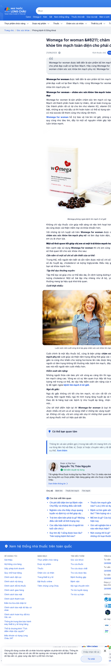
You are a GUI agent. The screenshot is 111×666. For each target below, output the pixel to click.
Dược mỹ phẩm (44, 564)
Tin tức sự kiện (77, 594)
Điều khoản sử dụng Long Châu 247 (16, 636)
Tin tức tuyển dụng (79, 590)
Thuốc (40, 568)
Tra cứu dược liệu (78, 573)
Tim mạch (86, 491)
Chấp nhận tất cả (91, 652)
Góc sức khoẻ (77, 560)
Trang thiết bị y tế (45, 577)
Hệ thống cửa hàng (13, 564)
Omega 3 (37, 17)
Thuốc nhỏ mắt (77, 17)
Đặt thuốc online (44, 581)
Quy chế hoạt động (13, 573)
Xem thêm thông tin (57, 483)
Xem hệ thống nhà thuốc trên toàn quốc (40, 546)
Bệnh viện (75, 581)
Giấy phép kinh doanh (14, 568)
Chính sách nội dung (13, 581)
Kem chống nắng (61, 17)
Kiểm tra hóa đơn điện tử (15, 603)
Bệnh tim (59, 491)
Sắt (50, 17)
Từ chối (91, 659)
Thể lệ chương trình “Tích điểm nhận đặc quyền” (15, 629)
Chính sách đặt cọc (13, 577)
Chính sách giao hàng (14, 590)
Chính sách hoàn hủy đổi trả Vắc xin (17, 615)
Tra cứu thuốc (77, 564)
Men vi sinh (104, 17)
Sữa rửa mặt (92, 17)
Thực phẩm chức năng (47, 560)
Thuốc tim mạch (72, 491)
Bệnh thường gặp (78, 577)
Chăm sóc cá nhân (45, 573)
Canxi (28, 17)
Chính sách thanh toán (14, 599)
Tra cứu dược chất (79, 568)
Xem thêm (62, 450)
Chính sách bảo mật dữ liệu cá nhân (18, 608)
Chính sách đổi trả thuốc (15, 586)
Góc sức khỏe (23, 30)
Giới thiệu (8, 560)
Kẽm (45, 17)
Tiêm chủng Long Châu (48, 586)
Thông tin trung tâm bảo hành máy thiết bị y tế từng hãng (17, 622)
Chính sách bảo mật (13, 594)
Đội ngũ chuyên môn (80, 586)
